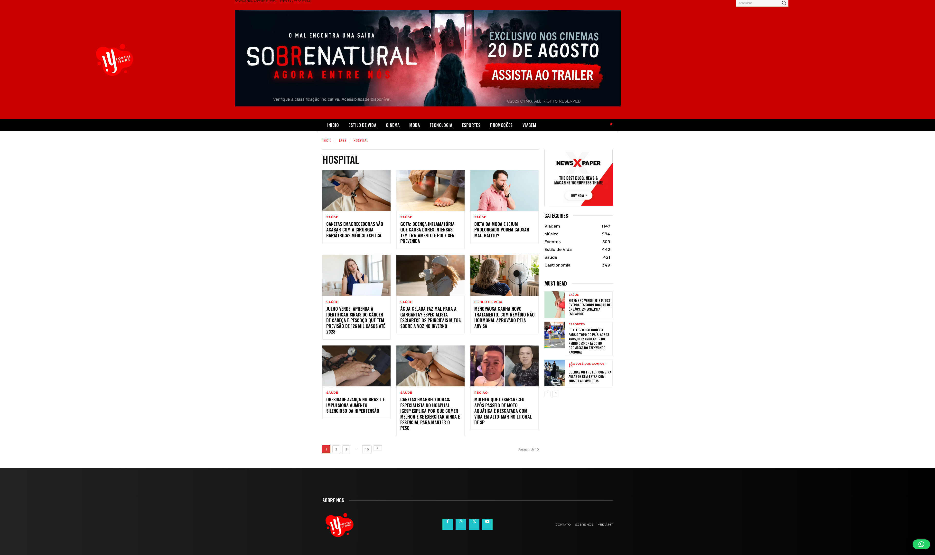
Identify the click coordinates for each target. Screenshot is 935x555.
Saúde (332, 217)
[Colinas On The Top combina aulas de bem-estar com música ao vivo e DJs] (554, 373)
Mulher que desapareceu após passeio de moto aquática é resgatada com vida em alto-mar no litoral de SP (503, 410)
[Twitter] (474, 524)
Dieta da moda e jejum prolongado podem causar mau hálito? (501, 230)
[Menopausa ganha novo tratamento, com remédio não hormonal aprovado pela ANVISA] (504, 275)
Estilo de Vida (488, 302)
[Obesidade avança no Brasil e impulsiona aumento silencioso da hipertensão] (356, 365)
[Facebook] (447, 524)
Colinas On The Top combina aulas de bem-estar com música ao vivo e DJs (590, 376)
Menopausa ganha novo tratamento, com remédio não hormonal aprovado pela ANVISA (504, 317)
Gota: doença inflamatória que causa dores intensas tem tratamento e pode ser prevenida (427, 232)
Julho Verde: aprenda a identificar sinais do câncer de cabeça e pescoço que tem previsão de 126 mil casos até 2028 (355, 320)
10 (367, 449)
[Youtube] (487, 524)
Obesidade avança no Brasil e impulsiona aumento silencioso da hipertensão (355, 405)
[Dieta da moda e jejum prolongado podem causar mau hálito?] (504, 190)
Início (327, 140)
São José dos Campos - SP (588, 365)
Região (481, 392)
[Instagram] (461, 524)
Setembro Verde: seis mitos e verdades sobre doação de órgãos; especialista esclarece (589, 307)
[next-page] (378, 447)
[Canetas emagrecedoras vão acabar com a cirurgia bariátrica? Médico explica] (356, 190)
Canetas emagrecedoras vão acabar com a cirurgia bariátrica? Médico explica (354, 230)
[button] (921, 544)
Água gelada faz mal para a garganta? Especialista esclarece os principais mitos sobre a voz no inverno (430, 317)
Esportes (577, 324)
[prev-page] (547, 394)
